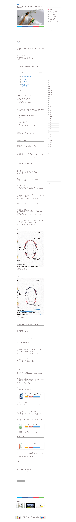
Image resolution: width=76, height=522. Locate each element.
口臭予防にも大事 (23, 79)
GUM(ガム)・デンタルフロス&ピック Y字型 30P (31, 424)
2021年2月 (50, 86)
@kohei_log (20, 42)
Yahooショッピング (36, 396)
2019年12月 (50, 114)
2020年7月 (50, 100)
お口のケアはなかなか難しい (25, 81)
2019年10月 (50, 118)
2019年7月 (50, 124)
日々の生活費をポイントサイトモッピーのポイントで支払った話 (54, 19)
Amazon (26, 396)
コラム (17, 4)
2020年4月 (50, 106)
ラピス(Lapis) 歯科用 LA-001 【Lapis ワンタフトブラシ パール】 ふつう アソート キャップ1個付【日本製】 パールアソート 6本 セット (33, 444)
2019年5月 (50, 128)
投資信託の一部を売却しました (53, 14)
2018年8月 (50, 146)
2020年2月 (50, 110)
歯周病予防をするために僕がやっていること (27, 84)
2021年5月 (50, 80)
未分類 (50, 153)
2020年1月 (50, 112)
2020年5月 (50, 104)
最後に (22, 90)
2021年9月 (50, 72)
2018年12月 (50, 138)
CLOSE (40, 72)
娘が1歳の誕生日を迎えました (53, 16)
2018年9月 (50, 144)
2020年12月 (50, 90)
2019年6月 (50, 126)
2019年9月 (50, 120)
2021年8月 (50, 74)
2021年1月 (50, 88)
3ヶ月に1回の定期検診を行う (25, 85)
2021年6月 (50, 78)
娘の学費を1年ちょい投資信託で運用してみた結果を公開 (54, 12)
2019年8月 (50, 122)
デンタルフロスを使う (24, 87)
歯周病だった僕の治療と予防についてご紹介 (27, 82)
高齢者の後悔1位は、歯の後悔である (26, 76)
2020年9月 (50, 96)
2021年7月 (50, 76)
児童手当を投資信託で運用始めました (54, 21)
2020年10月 (50, 94)
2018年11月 (50, 140)
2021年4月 (50, 82)
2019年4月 (50, 130)
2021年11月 (50, 68)
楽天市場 (31, 396)
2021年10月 (50, 70)
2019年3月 (50, 132)
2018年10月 (50, 142)
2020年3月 (50, 108)
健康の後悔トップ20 (30, 117)
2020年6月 (50, 102)
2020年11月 (50, 92)
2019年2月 (50, 134)
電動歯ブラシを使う (24, 86)
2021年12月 (50, 66)
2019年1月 (50, 136)
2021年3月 (50, 84)
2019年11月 (50, 116)
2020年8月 (50, 98)
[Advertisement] (30, 34)
